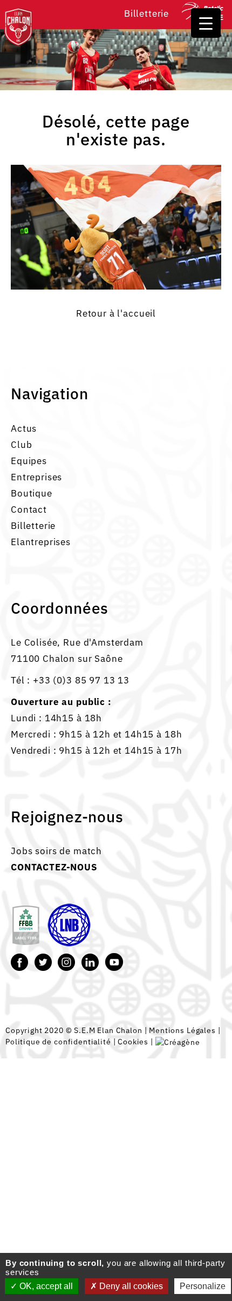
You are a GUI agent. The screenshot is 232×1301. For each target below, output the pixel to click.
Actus (24, 428)
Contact (29, 509)
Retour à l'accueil (116, 313)
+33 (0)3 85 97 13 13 (81, 680)
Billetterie (146, 13)
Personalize (203, 1286)
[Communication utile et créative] (177, 1041)
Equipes (29, 461)
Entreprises (36, 477)
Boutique (31, 493)
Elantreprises (41, 542)
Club (21, 445)
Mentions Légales (182, 1030)
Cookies (133, 1041)
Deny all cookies (130, 1286)
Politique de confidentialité (58, 1041)
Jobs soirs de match (56, 851)
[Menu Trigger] (206, 23)
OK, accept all (45, 1286)
